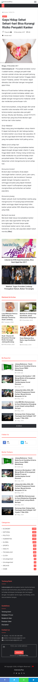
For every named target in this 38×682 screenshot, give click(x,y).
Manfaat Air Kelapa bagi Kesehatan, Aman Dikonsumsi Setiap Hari (28, 315)
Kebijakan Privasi (7, 615)
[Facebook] (14, 673)
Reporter (7, 32)
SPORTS (6, 545)
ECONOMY (6, 529)
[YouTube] (19, 673)
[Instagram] (21, 673)
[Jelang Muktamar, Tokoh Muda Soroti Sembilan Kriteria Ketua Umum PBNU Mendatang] (7, 367)
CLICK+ (5, 555)
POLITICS (6, 535)
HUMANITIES (7, 539)
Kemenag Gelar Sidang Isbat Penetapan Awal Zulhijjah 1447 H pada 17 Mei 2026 (25, 416)
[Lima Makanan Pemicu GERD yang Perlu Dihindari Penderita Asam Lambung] (10, 307)
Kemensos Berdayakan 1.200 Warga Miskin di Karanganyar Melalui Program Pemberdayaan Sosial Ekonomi (25, 380)
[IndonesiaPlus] (7, 2)
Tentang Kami (6, 612)
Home (5, 12)
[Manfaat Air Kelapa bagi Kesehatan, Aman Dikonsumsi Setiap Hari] (28, 307)
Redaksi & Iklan (7, 618)
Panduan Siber (7, 621)
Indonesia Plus (23, 655)
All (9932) (19, 426)
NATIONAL (6, 532)
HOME (5, 569)
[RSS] (24, 673)
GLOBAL (6, 542)
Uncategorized (8, 562)
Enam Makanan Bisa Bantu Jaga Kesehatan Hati (27, 340)
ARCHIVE (6, 565)
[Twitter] (16, 673)
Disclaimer (5, 625)
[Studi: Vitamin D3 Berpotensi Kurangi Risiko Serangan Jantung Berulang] (10, 329)
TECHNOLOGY (8, 552)
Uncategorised (8, 559)
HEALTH (11, 12)
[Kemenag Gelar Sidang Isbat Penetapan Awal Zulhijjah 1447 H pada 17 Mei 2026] (7, 417)
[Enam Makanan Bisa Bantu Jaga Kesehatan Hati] (28, 330)
